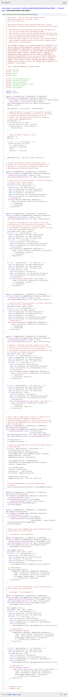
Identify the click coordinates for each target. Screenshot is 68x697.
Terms (19, 694)
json (65, 694)
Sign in (64, 2)
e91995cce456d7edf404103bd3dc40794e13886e (38, 8)
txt (61, 694)
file (35, 14)
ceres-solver (6, 8)
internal (61, 8)
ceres (3, 10)
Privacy (14, 694)
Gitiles (10, 694)
